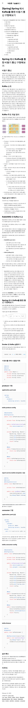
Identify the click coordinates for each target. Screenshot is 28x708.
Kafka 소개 (7, 24)
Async (17, 697)
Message (22, 697)
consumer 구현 (10, 45)
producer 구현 (10, 37)
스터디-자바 (11, 695)
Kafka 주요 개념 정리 (9, 25)
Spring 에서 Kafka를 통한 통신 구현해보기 (14, 31)
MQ (12, 699)
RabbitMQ (20, 699)
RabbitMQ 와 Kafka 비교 (10, 29)
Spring (9, 697)
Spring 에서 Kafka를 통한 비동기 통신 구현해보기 (15, 20)
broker (7, 700)
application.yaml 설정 (13, 39)
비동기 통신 (7, 22)
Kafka (13, 697)
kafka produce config (13, 41)
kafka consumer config (13, 49)
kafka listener (11, 50)
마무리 (6, 54)
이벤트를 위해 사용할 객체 (12, 35)
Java (6, 697)
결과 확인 (9, 52)
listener (15, 699)
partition (12, 700)
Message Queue (6, 699)
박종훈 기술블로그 (14, 3)
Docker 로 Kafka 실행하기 (12, 33)
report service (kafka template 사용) (16, 43)
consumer (22, 700)
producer (17, 700)
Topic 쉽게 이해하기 (11, 27)
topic (3, 700)
